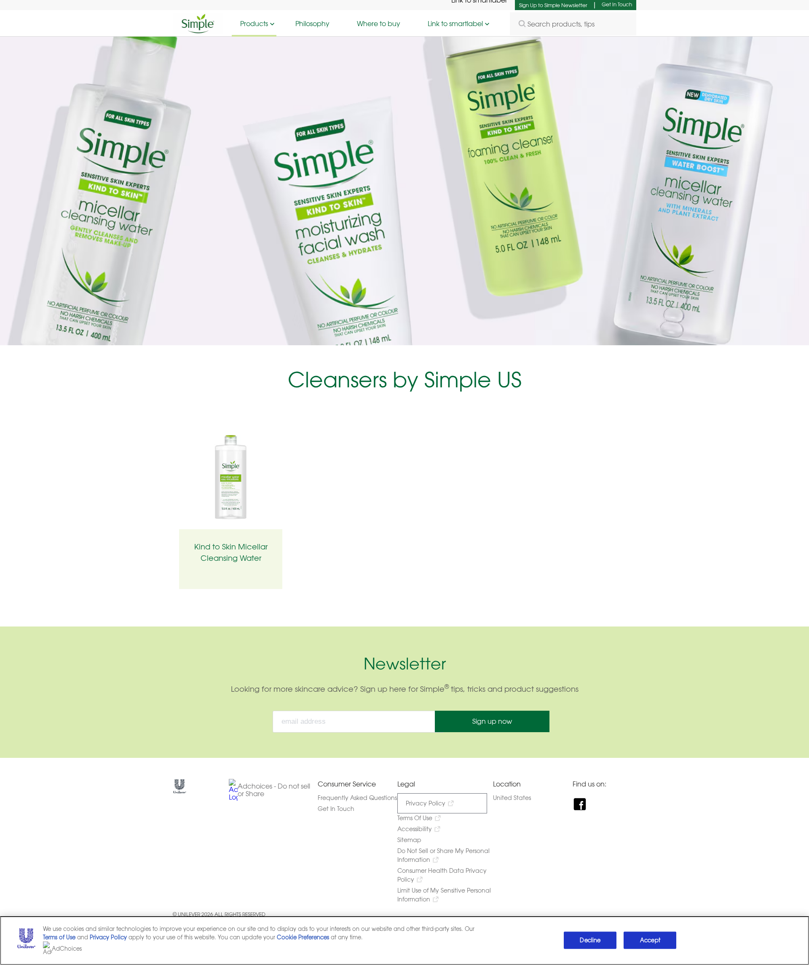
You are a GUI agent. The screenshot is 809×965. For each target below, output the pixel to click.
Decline (590, 940)
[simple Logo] (198, 31)
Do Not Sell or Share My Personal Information (443, 855)
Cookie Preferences (303, 937)
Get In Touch (617, 4)
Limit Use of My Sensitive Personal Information (444, 894)
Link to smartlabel (455, 23)
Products (254, 23)
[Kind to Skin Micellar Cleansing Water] (230, 477)
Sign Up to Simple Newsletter (553, 5)
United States (519, 798)
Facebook (581, 804)
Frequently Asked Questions (357, 798)
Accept (650, 940)
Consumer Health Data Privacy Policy (442, 874)
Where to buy (378, 23)
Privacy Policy (425, 803)
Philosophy (312, 23)
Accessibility (414, 829)
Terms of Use (59, 937)
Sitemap (409, 840)
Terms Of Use (414, 818)
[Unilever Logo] (180, 790)
